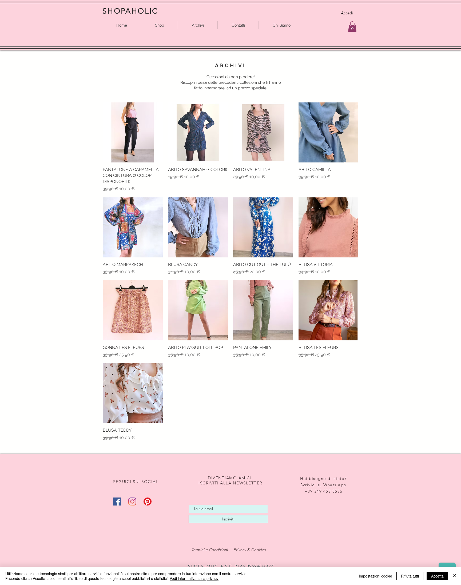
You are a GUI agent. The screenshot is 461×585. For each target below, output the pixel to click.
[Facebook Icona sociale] (117, 502)
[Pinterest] (148, 502)
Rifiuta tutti (410, 576)
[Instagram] (132, 502)
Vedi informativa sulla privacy (194, 578)
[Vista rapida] (133, 132)
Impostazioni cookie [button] (375, 576)
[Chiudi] (454, 576)
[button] (352, 26)
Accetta (437, 576)
